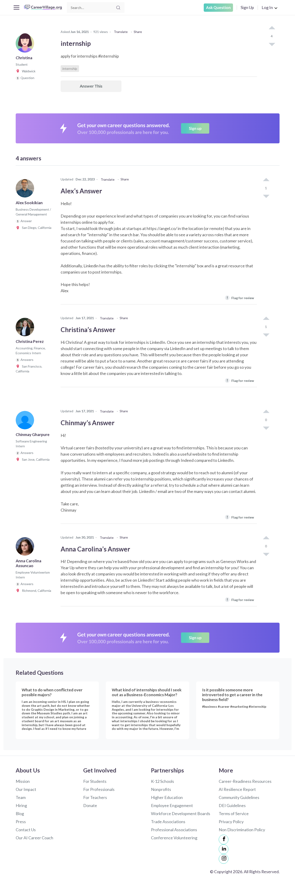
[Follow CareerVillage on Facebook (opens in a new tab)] (223, 839)
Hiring (21, 805)
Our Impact (26, 789)
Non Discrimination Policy (242, 829)
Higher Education (167, 797)
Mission (23, 781)
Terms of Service (234, 813)
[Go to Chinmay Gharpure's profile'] (26, 421)
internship (69, 69)
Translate (121, 32)
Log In (267, 7)
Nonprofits (161, 789)
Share (138, 32)
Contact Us (26, 829)
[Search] (118, 7)
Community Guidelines (239, 797)
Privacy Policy (231, 821)
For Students (94, 781)
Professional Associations (174, 829)
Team (21, 797)
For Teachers (95, 797)
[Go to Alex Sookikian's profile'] (26, 189)
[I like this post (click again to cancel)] (271, 28)
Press (21, 821)
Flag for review (240, 297)
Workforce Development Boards (180, 813)
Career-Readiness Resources (245, 781)
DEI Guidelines (232, 805)
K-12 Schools (162, 781)
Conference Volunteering (174, 837)
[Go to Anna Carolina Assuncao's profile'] (26, 547)
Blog (20, 813)
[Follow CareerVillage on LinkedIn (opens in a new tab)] (223, 849)
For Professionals (99, 789)
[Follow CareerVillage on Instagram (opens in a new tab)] (223, 859)
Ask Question (218, 7)
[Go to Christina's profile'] (26, 44)
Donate (90, 805)
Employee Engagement (172, 805)
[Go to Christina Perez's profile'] (26, 328)
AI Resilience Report (237, 789)
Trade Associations (168, 821)
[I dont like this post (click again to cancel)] (271, 44)
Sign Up (247, 7)
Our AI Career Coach (34, 837)
